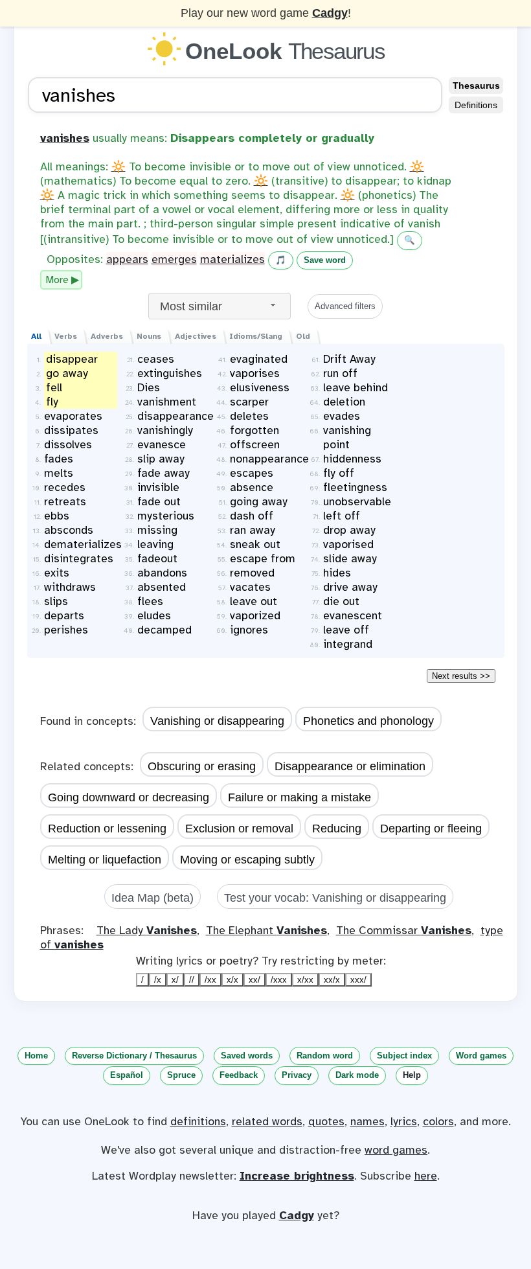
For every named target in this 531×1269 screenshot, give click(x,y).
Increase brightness (297, 1176)
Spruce (181, 1075)
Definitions (476, 105)
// (191, 980)
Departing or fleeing (431, 828)
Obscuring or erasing (202, 766)
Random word (325, 1055)
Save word (325, 260)
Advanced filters (345, 306)
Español (126, 1075)
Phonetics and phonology (368, 721)
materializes (232, 259)
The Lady (146, 930)
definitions (198, 1121)
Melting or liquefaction (104, 859)
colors (438, 1121)
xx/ (254, 980)
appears (127, 259)
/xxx (279, 980)
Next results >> (461, 676)
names (367, 1121)
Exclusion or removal (239, 828)
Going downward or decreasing (128, 797)
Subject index (404, 1055)
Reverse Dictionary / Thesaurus (134, 1055)
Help (412, 1075)
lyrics (403, 1121)
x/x (232, 980)
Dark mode (357, 1075)
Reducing (336, 828)
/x (157, 980)
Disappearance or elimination (350, 766)
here (425, 1176)
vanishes (64, 138)
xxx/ (358, 980)
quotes (326, 1121)
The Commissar (403, 930)
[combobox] (219, 306)
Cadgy (330, 12)
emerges (174, 259)
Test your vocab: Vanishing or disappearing (335, 897)
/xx (210, 980)
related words (267, 1121)
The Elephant (266, 930)
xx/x (332, 980)
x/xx (305, 980)
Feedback (239, 1075)
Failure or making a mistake (299, 797)
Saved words (247, 1055)
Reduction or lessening (107, 828)
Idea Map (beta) (152, 897)
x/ (175, 980)
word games (396, 1150)
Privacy (296, 1075)
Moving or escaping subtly (247, 859)
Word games (481, 1055)
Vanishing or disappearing (217, 721)
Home (36, 1055)
